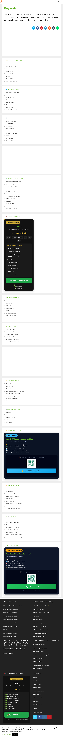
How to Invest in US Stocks (12, 527)
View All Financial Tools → (12, 81)
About (35, 677)
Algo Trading (9, 422)
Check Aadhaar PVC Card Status (14, 503)
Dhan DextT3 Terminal (11, 532)
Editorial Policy (38, 684)
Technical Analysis (10, 417)
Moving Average (10, 308)
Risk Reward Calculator (11, 332)
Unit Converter (9, 498)
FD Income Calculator (11, 140)
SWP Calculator (9, 131)
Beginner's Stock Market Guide (13, 181)
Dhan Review (9, 100)
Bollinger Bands (9, 303)
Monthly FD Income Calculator (11, 623)
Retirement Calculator (11, 121)
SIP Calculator (9, 69)
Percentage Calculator (11, 493)
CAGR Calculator (10, 128)
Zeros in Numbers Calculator (13, 508)
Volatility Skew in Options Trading (14, 534)
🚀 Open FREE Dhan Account (18, 280)
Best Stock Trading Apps (12, 398)
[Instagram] (44, 717)
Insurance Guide (10, 203)
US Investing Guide (39, 636)
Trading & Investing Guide (12, 206)
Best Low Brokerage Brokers (13, 396)
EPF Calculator (9, 123)
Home (35, 708)
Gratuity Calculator (39, 658)
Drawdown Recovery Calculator (13, 339)
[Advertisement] (31, 41)
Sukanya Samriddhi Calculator (41, 665)
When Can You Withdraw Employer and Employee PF (19, 537)
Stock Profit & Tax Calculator (11, 609)
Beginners (8, 412)
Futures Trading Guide (11, 186)
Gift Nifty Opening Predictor (12, 341)
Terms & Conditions (39, 698)
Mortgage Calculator (9, 630)
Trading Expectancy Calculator (13, 329)
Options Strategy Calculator (12, 334)
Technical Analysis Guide (12, 198)
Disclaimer (37, 701)
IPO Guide (8, 194)
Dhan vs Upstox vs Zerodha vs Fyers (15, 391)
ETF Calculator (9, 76)
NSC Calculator (38, 668)
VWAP (7, 310)
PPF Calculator (9, 126)
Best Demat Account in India (12, 95)
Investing (8, 415)
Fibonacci (8, 318)
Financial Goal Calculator (10, 612)
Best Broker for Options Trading (13, 97)
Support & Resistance (11, 313)
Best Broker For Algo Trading (13, 393)
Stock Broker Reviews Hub (12, 92)
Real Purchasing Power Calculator (14, 529)
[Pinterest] (49, 717)
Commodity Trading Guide (12, 208)
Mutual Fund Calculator (11, 133)
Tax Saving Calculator (39, 644)
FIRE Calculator (9, 78)
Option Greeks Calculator (12, 337)
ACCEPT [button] (15, 734)
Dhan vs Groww (10, 107)
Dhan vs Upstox (10, 105)
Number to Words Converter (13, 496)
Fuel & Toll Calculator (11, 501)
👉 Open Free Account (31, 587)
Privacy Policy (37, 694)
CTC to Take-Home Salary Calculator (43, 655)
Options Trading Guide (11, 184)
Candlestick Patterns (11, 315)
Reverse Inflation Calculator (11, 626)
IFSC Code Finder (10, 489)
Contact (36, 681)
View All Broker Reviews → (12, 109)
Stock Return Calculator (11, 66)
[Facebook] (39, 717)
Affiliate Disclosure (39, 691)
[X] (35, 717)
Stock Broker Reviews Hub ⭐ (41, 606)
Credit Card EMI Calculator (10, 616)
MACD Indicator (9, 305)
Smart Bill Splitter (10, 506)
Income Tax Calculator (11, 71)
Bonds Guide (9, 201)
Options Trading (10, 420)
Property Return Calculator (11, 633)
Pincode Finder (9, 491)
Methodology (37, 687)
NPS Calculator (9, 136)
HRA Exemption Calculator (40, 648)
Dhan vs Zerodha (10, 102)
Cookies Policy (38, 704)
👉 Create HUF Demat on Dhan (31, 471)
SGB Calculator (9, 138)
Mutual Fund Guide (10, 191)
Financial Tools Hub (10, 520)
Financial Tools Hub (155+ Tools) (13, 64)
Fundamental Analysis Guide (13, 196)
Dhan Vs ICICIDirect (10, 401)
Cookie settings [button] (6, 734)
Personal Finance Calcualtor (11, 619)
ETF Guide (8, 189)
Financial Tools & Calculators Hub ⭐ (13, 606)
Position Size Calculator (11, 73)
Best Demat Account (39, 609)
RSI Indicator (9, 301)
